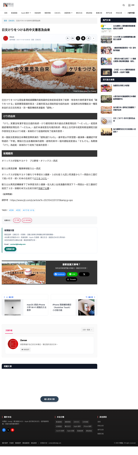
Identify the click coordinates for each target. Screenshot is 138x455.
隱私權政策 (25, 443)
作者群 (11, 443)
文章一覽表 (86, 330)
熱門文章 (101, 430)
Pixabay (93, 91)
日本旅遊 (85, 422)
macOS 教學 (60, 431)
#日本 (11, 210)
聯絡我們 (26, 349)
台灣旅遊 (59, 426)
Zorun (11, 37)
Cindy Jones (83, 91)
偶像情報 (68, 422)
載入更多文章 (49, 399)
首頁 (5, 21)
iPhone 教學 (87, 426)
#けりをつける (28, 210)
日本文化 (12, 21)
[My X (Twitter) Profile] (8, 430)
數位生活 (68, 426)
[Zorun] (5, 38)
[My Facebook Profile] (4, 430)
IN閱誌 (121, 443)
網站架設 (89, 431)
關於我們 (5, 443)
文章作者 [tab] (8, 330)
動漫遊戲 (59, 422)
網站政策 (34, 443)
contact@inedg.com (18, 244)
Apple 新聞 (70, 431)
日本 (21, 137)
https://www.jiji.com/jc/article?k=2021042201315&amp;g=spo (41, 200)
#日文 (18, 210)
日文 (4, 100)
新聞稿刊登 (10, 249)
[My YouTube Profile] (12, 430)
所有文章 (101, 426)
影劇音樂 (80, 431)
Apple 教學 (77, 426)
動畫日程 (101, 433)
